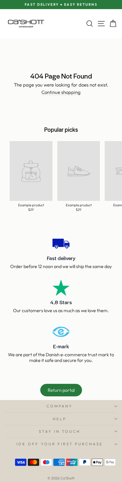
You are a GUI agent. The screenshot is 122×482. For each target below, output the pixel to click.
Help (59, 419)
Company (60, 406)
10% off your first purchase (59, 444)
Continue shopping (61, 92)
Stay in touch (59, 431)
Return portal (61, 390)
